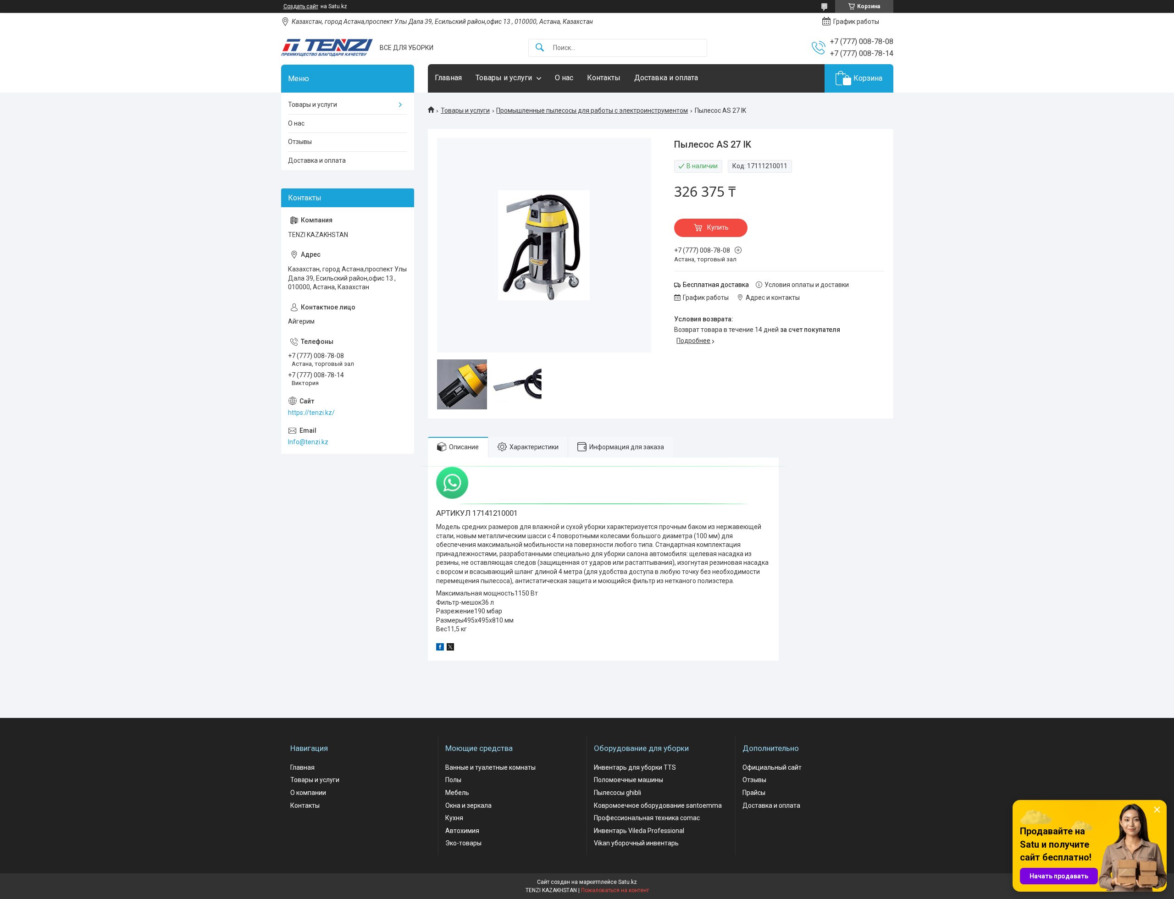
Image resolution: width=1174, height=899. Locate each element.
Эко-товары (463, 843)
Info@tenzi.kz (308, 442)
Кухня (454, 818)
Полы (453, 779)
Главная (448, 77)
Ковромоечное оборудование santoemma (658, 805)
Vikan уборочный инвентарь (636, 843)
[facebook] (440, 648)
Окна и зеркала (468, 805)
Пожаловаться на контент (615, 890)
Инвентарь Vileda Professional (639, 830)
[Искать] (539, 48)
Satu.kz (627, 882)
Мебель (457, 792)
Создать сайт (300, 6)
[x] (450, 648)
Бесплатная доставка (716, 284)
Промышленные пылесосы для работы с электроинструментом (592, 110)
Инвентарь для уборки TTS (635, 767)
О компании (308, 792)
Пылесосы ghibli (617, 792)
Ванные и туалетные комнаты (490, 767)
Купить (718, 227)
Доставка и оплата (666, 77)
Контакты (603, 77)
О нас (564, 77)
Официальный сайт (772, 767)
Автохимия (462, 830)
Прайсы (753, 792)
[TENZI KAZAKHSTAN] (327, 47)
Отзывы (300, 141)
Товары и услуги (504, 77)
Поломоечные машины (628, 779)
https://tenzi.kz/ (311, 412)
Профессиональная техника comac (647, 818)
